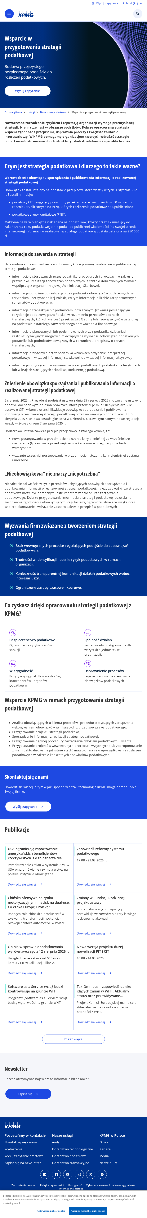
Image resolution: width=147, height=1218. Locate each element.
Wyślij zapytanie (27, 91)
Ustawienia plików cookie (51, 1210)
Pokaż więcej (73, 1039)
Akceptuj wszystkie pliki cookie (88, 1210)
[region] (73, 1204)
